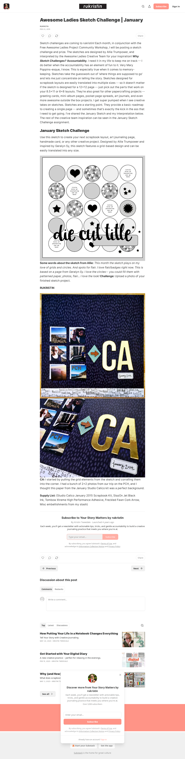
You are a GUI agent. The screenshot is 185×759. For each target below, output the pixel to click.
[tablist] (52, 589)
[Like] (43, 36)
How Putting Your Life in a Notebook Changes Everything (79, 633)
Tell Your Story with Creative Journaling (59, 637)
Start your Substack (85, 745)
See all (45, 693)
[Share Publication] (149, 6)
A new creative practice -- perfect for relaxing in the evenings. (70, 657)
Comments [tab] (47, 589)
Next (136, 568)
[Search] (143, 6)
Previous (51, 568)
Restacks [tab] (59, 589)
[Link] (36, 130)
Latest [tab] (51, 625)
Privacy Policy (114, 731)
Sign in (176, 6)
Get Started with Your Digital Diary (63, 653)
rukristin (44, 26)
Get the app (107, 745)
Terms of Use (106, 728)
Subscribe (161, 6)
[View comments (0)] (50, 36)
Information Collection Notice (91, 731)
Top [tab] (43, 625)
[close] (120, 675)
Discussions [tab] (62, 625)
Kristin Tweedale (61, 641)
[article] (92, 639)
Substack (78, 752)
